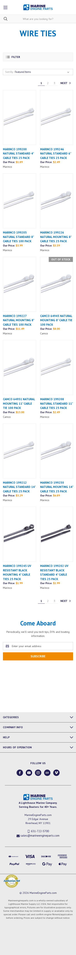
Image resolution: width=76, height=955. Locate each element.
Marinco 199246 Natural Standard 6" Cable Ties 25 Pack (55, 153)
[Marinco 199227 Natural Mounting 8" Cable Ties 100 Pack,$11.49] (19, 284)
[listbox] (42, 72)
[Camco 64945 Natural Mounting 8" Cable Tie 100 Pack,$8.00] (56, 284)
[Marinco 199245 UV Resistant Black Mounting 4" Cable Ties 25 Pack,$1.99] (19, 534)
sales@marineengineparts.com (39, 835)
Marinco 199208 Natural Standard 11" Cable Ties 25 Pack (56, 403)
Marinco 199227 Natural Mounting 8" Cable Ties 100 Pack (18, 320)
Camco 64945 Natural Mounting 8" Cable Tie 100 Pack (56, 320)
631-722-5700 (40, 831)
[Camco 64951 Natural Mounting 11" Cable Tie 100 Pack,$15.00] (19, 367)
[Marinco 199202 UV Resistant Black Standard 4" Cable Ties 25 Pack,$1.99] (56, 534)
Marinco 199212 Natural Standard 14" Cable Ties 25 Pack (19, 487)
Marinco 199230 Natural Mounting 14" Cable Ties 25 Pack (56, 487)
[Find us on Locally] (47, 772)
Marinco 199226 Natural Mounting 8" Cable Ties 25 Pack (55, 237)
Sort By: (9, 72)
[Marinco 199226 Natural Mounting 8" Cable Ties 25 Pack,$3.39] (56, 201)
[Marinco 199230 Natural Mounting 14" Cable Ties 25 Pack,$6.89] (56, 451)
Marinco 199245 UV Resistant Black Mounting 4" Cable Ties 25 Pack (17, 572)
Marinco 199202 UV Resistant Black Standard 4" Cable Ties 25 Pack (54, 572)
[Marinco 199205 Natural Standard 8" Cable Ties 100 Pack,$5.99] (19, 201)
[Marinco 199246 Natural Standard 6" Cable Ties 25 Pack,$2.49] (56, 117)
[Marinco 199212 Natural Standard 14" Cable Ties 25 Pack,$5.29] (19, 451)
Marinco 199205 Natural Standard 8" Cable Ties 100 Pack (18, 237)
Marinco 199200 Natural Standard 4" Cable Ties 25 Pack (18, 153)
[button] (38, 57)
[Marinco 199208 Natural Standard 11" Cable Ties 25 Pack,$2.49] (56, 367)
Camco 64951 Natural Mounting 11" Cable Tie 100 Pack (19, 403)
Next (64, 83)
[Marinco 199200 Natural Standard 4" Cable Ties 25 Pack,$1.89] (19, 117)
